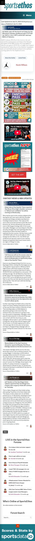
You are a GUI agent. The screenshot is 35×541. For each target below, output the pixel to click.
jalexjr (12, 485)
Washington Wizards (14, 78)
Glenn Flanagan (15, 465)
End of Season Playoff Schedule (18, 462)
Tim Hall (12, 458)
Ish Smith (4, 78)
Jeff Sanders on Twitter (13, 424)
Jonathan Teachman (16, 452)
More (5, 432)
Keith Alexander (15, 476)
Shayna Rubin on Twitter (13, 332)
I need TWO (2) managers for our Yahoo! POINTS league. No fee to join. (19, 471)
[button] (2, 2)
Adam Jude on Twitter (12, 244)
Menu (28, 15)
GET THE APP (17, 175)
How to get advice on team (17, 456)
